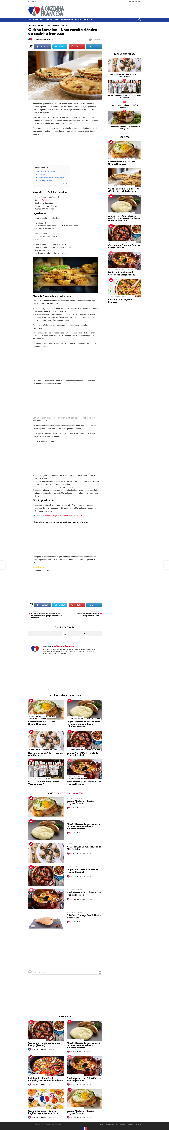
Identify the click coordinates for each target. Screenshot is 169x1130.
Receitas (78, 19)
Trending (31, 701)
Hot (70, 701)
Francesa (45, 200)
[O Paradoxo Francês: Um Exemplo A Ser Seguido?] (124, 117)
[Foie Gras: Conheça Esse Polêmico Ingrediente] (46, 922)
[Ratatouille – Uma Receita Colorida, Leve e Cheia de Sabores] (46, 1066)
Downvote (85, 633)
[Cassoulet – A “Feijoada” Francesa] (124, 288)
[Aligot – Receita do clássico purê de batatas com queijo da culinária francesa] (84, 710)
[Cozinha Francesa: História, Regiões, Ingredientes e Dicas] (46, 1099)
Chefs (56, 19)
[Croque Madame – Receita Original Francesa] (46, 710)
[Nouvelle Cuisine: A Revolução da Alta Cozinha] (46, 741)
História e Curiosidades (50, 749)
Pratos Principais (34, 718)
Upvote (45, 633)
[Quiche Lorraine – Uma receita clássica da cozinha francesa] (124, 177)
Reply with (100, 972)
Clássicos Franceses (49, 716)
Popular (70, 760)
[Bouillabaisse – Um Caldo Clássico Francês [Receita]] (84, 769)
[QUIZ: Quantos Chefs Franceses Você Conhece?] (46, 769)
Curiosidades (46, 19)
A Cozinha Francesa (35, 716)
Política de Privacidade (126, 1124)
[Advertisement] (105, 10)
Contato (88, 19)
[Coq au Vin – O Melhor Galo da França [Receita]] (84, 741)
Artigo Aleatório (33, 1)
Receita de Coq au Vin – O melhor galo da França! (63, 516)
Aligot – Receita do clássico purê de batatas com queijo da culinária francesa (83, 724)
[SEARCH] (139, 20)
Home (35, 19)
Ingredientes (67, 19)
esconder (53, 168)
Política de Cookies (111, 1124)
